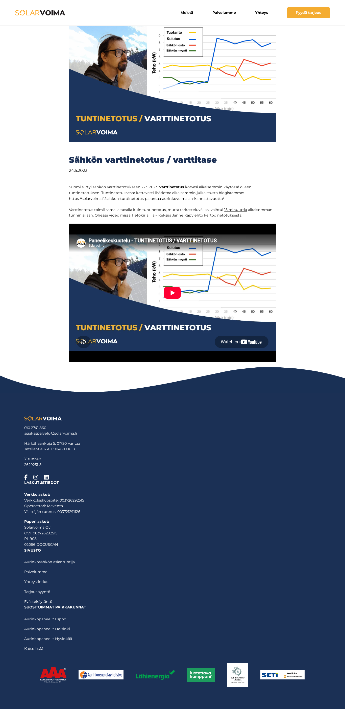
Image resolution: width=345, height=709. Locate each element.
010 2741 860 (35, 428)
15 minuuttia (235, 209)
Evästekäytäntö (38, 601)
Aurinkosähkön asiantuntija (49, 562)
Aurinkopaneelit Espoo (45, 619)
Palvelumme (224, 12)
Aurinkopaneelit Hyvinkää (48, 638)
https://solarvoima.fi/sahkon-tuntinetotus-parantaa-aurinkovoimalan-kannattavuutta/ (146, 198)
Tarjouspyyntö (37, 591)
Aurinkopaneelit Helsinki (47, 629)
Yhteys (261, 12)
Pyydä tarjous (308, 12)
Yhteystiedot (36, 581)
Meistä (187, 12)
